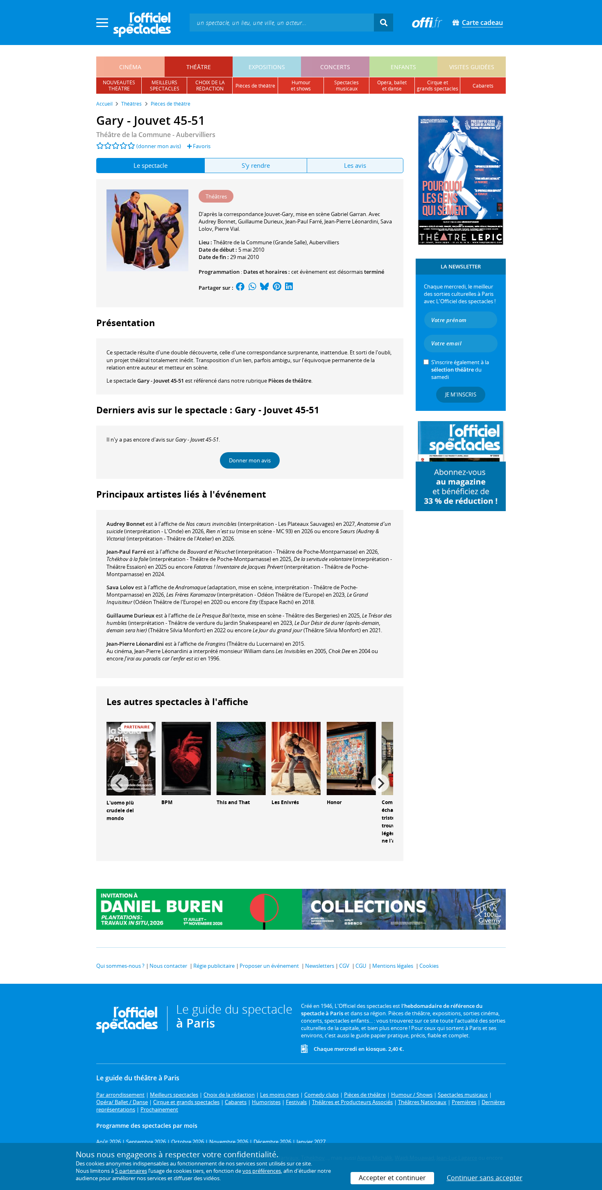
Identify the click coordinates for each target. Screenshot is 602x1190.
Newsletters (319, 965)
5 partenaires (131, 1170)
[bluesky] (264, 287)
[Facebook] (240, 287)
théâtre (198, 67)
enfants (403, 67)
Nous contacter (168, 965)
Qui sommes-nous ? (120, 965)
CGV (344, 965)
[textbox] (282, 22)
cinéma (130, 67)
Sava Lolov (120, 587)
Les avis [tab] (355, 165)
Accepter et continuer (392, 1177)
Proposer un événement (269, 965)
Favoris (201, 146)
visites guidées (471, 67)
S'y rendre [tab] (256, 165)
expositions (267, 67)
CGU (360, 965)
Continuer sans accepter (485, 1177)
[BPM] (185, 758)
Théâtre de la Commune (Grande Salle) (260, 242)
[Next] (380, 783)
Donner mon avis (250, 460)
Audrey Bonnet (125, 523)
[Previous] (120, 783)
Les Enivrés (285, 802)
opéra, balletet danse (392, 85)
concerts (335, 67)
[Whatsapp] (252, 287)
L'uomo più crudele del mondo (120, 810)
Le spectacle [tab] (150, 165)
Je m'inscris (460, 394)
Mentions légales (392, 965)
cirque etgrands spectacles (437, 85)
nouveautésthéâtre (119, 85)
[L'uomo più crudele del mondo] (131, 758)
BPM (166, 802)
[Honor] (351, 758)
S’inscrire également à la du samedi (460, 369)
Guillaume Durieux (130, 615)
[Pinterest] (277, 287)
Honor (334, 802)
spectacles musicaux (346, 85)
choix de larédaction (210, 85)
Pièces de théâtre (289, 380)
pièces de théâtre (255, 85)
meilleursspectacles (164, 85)
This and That (233, 802)
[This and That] (241, 758)
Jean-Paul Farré (126, 551)
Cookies (429, 965)
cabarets (483, 85)
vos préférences (261, 1170)
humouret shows (301, 85)
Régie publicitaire (214, 965)
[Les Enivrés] (296, 758)
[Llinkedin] (289, 287)
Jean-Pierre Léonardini (135, 643)
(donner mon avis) (158, 146)
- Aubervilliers (155, 134)
